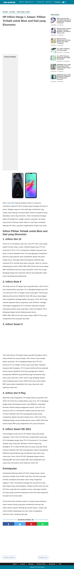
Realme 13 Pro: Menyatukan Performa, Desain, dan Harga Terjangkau (64, 41)
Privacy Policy (41, 564)
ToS (60, 564)
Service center (25, 6)
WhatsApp (40, 2)
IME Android (41, 567)
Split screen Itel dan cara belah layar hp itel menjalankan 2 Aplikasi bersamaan (64, 20)
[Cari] (69, 2)
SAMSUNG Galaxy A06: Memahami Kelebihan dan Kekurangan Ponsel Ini (64, 77)
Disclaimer (52, 564)
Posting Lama (43, 557)
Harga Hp (30, 2)
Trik (22, 2)
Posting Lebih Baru (9, 557)
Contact (22, 564)
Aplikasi (50, 2)
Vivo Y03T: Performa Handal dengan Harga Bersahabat (63, 57)
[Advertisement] (25, 40)
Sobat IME (10, 203)
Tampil (12, 57)
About (15, 564)
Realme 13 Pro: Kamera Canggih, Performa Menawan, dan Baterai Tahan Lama (64, 31)
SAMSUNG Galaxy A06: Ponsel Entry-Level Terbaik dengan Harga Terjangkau (64, 67)
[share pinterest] (31, 524)
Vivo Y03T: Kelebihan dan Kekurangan (63, 49)
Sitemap (30, 564)
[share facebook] (8, 524)
